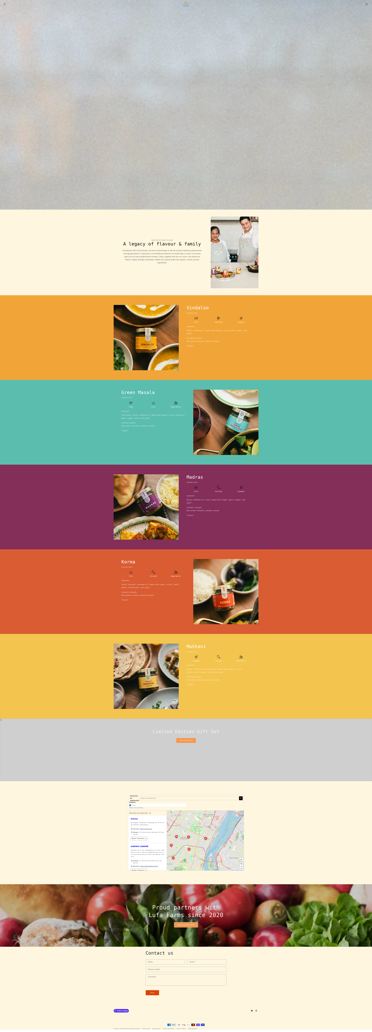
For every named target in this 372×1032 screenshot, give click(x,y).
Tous (133, 805)
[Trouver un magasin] (241, 798)
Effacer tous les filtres (136, 808)
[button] (4, 4)
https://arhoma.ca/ (146, 829)
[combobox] (189, 798)
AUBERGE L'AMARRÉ (139, 846)
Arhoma (134, 818)
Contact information (168, 1029)
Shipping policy (192, 1029)
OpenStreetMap (234, 870)
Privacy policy (146, 1029)
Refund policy (156, 1029)
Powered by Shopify (134, 1029)
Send (152, 992)
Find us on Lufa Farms (186, 924)
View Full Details (186, 740)
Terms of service (181, 1029)
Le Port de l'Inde (123, 1029)
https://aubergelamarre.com (149, 866)
